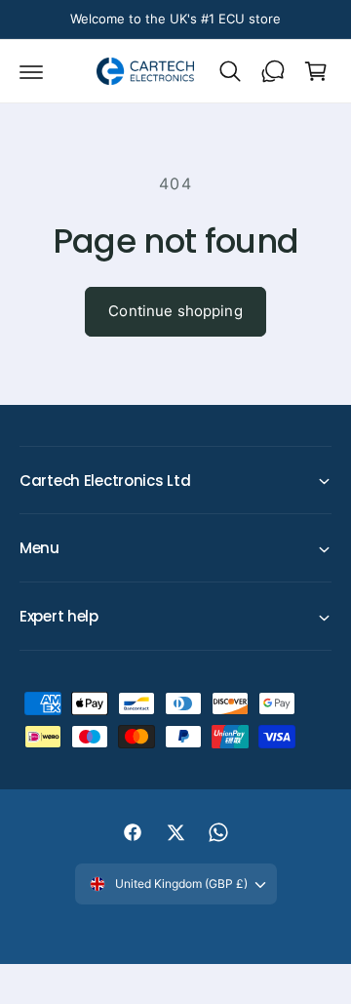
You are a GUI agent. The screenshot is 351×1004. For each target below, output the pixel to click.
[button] (31, 71)
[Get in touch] (273, 71)
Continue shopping (175, 310)
